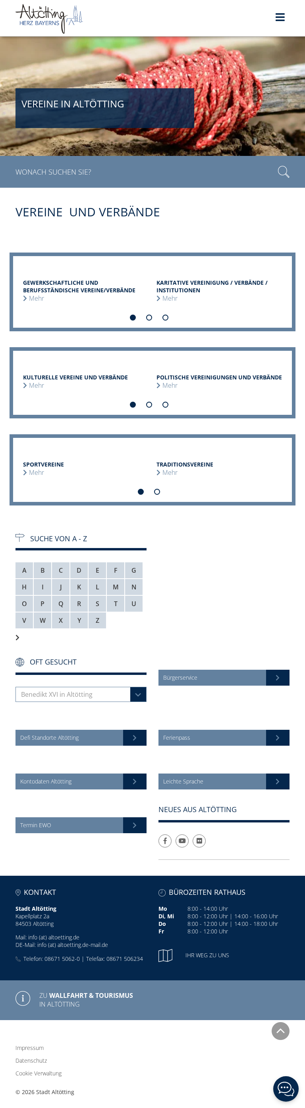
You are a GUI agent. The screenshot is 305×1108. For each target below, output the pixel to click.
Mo (162, 908)
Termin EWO (35, 825)
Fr (161, 931)
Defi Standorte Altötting (49, 737)
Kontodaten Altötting (45, 781)
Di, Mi (166, 916)
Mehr (36, 298)
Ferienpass (176, 737)
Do (162, 923)
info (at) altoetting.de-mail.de (72, 945)
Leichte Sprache (183, 781)
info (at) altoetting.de (53, 937)
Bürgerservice (180, 677)
